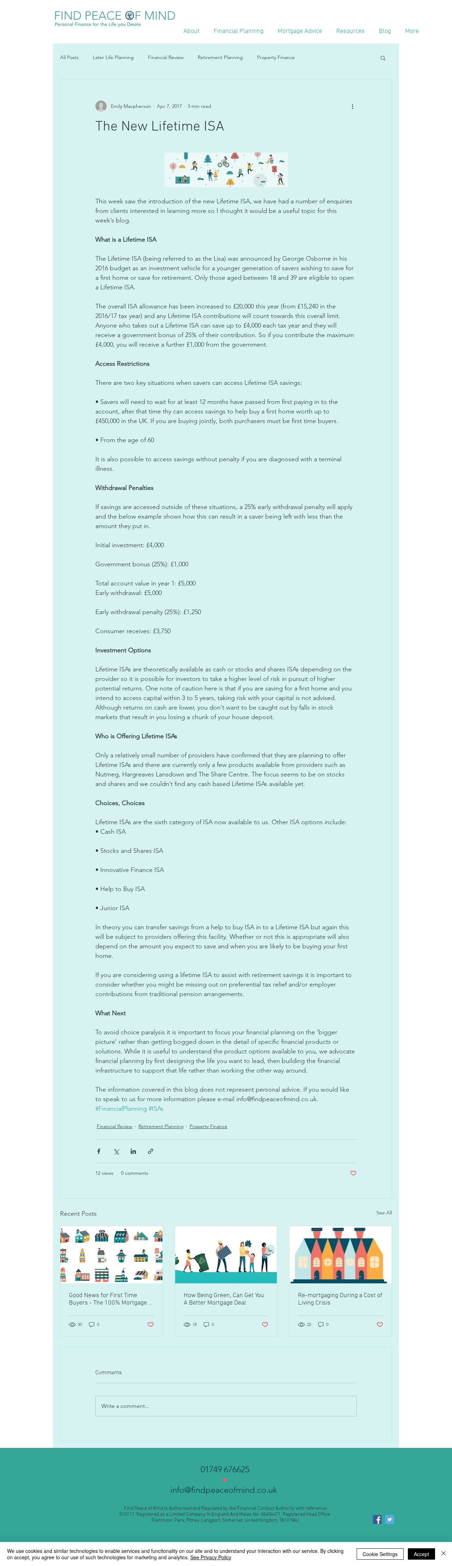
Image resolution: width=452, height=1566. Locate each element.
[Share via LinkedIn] (133, 1151)
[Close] (443, 1554)
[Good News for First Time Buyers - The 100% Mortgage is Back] (111, 1254)
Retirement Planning (220, 57)
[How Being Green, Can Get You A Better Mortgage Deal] (226, 1254)
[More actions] (352, 106)
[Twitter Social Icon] (389, 1519)
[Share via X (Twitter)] (116, 1151)
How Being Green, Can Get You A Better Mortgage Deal (224, 1299)
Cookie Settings (380, 1554)
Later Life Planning (113, 57)
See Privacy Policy (210, 1557)
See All (384, 1212)
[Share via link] (150, 1151)
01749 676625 (225, 1469)
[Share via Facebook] (98, 1151)
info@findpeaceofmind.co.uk (224, 1490)
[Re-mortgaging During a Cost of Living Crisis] (341, 1254)
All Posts (69, 57)
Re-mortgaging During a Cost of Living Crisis (340, 1299)
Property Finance (276, 57)
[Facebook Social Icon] (377, 1519)
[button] (383, 57)
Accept (421, 1554)
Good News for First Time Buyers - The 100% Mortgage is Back (111, 1299)
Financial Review (166, 57)
